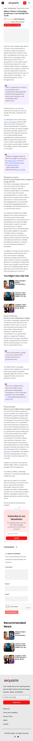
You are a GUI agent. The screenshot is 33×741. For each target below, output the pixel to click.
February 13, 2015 (19, 170)
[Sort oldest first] (16, 547)
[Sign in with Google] (29, 2)
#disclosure (12, 161)
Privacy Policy (8, 716)
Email (7, 594)
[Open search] (24, 3)
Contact (5, 724)
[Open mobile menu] (3, 3)
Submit (16, 538)
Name (7, 584)
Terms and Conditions (10, 712)
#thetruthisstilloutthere (16, 163)
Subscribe (16, 702)
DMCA (5, 720)
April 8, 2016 (9, 399)
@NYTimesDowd (13, 165)
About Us (6, 709)
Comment (9, 567)
